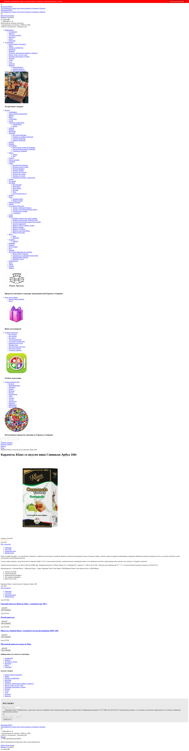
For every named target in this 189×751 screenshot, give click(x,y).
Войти (3, 15)
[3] (4, 540)
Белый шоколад (8, 617)
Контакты (8, 663)
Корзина (3, 17)
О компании (9, 658)
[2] (3, 540)
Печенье (7, 689)
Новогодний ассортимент (13, 675)
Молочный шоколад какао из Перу (16, 644)
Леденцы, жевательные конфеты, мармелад (19, 683)
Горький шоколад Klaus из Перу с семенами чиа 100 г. (24, 604)
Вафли (7, 676)
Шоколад (8, 696)
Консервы (8, 680)
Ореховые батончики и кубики (15, 687)
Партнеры (8, 667)
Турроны (8, 694)
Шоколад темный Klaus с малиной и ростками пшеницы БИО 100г (30, 631)
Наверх (3, 737)
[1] (1, 540)
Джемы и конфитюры (12, 678)
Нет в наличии (6, 544)
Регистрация (10, 15)
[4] (6, 540)
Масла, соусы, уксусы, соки (14, 685)
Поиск (7, 665)
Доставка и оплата (11, 662)
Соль (6, 692)
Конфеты (8, 682)
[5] (7, 540)
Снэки (7, 691)
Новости (8, 660)
